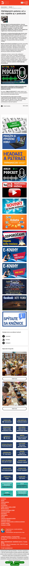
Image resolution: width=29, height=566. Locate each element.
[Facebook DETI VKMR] (14, 302)
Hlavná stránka (4, 6)
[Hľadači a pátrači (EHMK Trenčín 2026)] (14, 157)
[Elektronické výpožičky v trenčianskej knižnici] (14, 254)
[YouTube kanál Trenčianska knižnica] (14, 189)
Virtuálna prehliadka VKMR (8, 510)
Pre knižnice (4, 505)
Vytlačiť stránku (6, 106)
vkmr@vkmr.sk (8, 548)
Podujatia (3, 503)
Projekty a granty (5, 523)
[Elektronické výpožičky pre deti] (14, 270)
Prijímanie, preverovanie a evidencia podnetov (13, 521)
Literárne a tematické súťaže (8, 518)
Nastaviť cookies (15, 564)
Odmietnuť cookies (19, 562)
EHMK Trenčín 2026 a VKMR (8, 507)
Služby (2, 500)
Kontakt (3, 516)
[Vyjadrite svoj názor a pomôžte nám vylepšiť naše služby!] (14, 222)
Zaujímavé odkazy (5, 520)
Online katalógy (5, 502)
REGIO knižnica (5, 508)
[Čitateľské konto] (14, 141)
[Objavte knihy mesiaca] (14, 238)
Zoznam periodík (5, 512)
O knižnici (3, 499)
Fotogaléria (4, 513)
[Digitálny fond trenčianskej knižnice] (14, 286)
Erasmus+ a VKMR (5, 525)
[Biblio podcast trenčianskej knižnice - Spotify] (14, 74)
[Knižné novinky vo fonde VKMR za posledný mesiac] (14, 206)
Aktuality (10, 6)
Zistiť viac (14, 378)
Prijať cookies (9, 562)
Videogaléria (4, 515)
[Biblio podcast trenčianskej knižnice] (14, 173)
